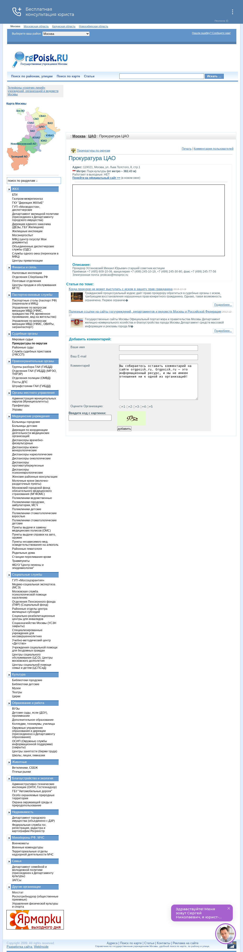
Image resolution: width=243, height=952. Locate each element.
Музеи (16, 688)
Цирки (16, 696)
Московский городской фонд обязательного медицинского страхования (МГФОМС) (32, 490)
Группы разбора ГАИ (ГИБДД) (32, 366)
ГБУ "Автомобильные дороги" (32, 791)
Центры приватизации (27, 260)
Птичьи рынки (21, 771)
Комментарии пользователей (214, 148)
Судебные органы (24, 333)
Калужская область (63, 26)
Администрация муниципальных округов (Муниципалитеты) (34, 400)
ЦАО (92, 136)
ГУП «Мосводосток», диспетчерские (26, 208)
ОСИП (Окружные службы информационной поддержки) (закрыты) (32, 744)
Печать (187, 148)
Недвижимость (22, 812)
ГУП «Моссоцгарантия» (28, 580)
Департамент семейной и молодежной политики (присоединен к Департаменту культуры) (32, 871)
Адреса (112, 943)
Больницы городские (26, 421)
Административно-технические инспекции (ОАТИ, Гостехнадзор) (34, 785)
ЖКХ (15, 189)
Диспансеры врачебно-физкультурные (27, 442)
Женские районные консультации (34, 476)
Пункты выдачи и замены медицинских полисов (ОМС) (31, 529)
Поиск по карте (68, 76)
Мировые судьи (22, 339)
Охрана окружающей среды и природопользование (32, 804)
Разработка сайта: (20, 946)
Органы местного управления (33, 392)
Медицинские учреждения (31, 416)
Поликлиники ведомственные (32, 497)
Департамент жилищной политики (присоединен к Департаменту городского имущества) (35, 217)
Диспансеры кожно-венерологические (25, 449)
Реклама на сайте (185, 943)
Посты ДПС (20, 382)
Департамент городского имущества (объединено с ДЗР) (33, 819)
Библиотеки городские (27, 680)
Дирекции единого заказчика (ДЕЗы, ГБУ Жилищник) (31, 225)
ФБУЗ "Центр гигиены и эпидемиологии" (28, 566)
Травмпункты (21, 560)
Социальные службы (27, 574)
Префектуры (20, 405)
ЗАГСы (16, 880)
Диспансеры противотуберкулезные (28, 464)
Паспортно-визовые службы (32, 294)
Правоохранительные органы (33, 361)
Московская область (36, 26)
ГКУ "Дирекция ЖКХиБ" (27, 202)
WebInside (41, 946)
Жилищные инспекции (27, 231)
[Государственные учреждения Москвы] (40, 68)
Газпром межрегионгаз (27, 198)
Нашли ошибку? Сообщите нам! (211, 33)
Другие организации (26, 886)
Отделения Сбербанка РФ (30, 276)
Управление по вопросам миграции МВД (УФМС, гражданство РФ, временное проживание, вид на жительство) (34, 312)
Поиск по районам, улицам (32, 76)
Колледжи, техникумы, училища (33, 723)
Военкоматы (20, 843)
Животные (19, 762)
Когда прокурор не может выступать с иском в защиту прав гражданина (121, 289)
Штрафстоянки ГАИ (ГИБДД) (31, 386)
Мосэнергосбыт (22, 235)
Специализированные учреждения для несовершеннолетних (27, 633)
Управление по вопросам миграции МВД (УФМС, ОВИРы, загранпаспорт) (33, 323)
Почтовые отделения (26, 280)
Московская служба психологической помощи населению (29, 594)
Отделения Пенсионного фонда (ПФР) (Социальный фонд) (34, 603)
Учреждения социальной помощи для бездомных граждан (34, 649)
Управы (17, 409)
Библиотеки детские (25, 684)
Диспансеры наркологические (32, 454)
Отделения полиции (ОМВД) (31, 377)
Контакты (163, 943)
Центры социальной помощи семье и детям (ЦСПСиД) (31, 666)
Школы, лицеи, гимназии (28, 755)
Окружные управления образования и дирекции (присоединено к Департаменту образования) (33, 732)
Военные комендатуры (27, 847)
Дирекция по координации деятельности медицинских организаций (30, 433)
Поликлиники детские (26, 509)
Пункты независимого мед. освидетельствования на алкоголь (35, 543)
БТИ (15, 194)
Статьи (89, 76)
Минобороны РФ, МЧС (28, 837)
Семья (16, 861)
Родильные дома (23, 552)
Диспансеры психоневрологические (27, 471)
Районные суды (22, 347)
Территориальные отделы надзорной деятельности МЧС (33, 853)
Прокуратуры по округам (93, 150)
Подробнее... (223, 304)
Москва (78, 136)
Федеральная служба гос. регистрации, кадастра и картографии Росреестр (29, 827)
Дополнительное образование (33, 719)
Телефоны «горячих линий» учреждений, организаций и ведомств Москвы (33, 91)
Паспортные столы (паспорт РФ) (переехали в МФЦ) (34, 302)
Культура (18, 674)
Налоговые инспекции (27, 272)
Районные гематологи (27, 548)
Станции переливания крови (31, 556)
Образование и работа (28, 703)
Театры (17, 692)
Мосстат (17, 892)
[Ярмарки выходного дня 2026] (32, 919)
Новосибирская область (93, 26)
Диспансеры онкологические (31, 458)
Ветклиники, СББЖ (25, 767)
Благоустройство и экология (32, 778)
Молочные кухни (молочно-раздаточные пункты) (30, 482)
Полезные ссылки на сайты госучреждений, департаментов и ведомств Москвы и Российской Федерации (145, 311)
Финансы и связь (24, 267)
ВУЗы (16, 708)
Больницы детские (24, 425)
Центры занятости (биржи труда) (34, 751)
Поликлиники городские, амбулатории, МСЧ (28, 503)
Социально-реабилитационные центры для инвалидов (33, 617)
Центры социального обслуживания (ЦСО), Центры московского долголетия (32, 657)
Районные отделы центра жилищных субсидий (29, 610)
